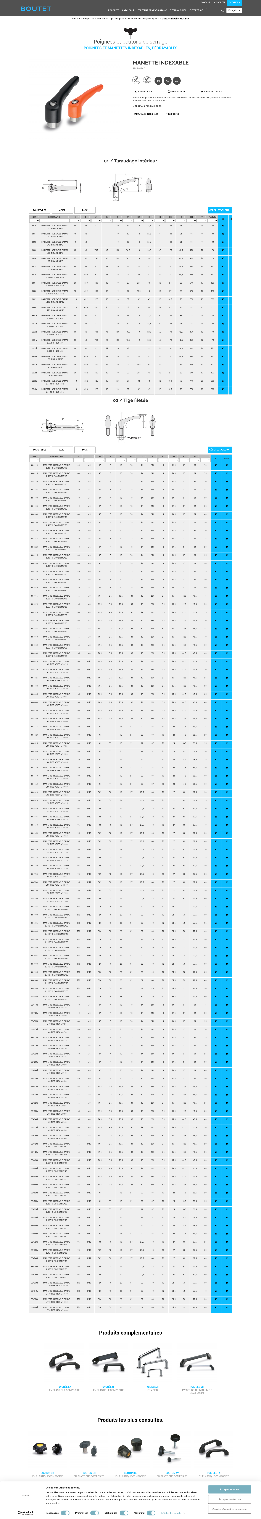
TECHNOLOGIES (178, 10)
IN (158, 80)
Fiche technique (177, 91)
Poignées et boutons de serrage (98, 18)
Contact (205, 2)
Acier (62, 210)
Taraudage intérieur (146, 114)
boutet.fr (76, 18)
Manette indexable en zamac (175, 18)
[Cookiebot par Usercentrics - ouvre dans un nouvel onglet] (25, 1513)
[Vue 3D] (223, 225)
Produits (113, 10)
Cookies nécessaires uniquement (229, 1509)
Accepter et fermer (230, 1489)
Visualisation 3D (145, 91)
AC (167, 80)
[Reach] (136, 80)
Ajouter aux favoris (212, 91)
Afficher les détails (171, 1513)
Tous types (39, 210)
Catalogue (128, 10)
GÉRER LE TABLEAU (219, 210)
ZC (176, 80)
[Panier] (227, 465)
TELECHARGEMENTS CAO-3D (152, 10)
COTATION (234, 2)
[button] (130, 1334)
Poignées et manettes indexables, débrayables (137, 18)
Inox (84, 210)
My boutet (219, 2)
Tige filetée (172, 114)
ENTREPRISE (196, 10)
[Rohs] (147, 80)
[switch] (94, 1513)
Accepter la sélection (230, 1499)
